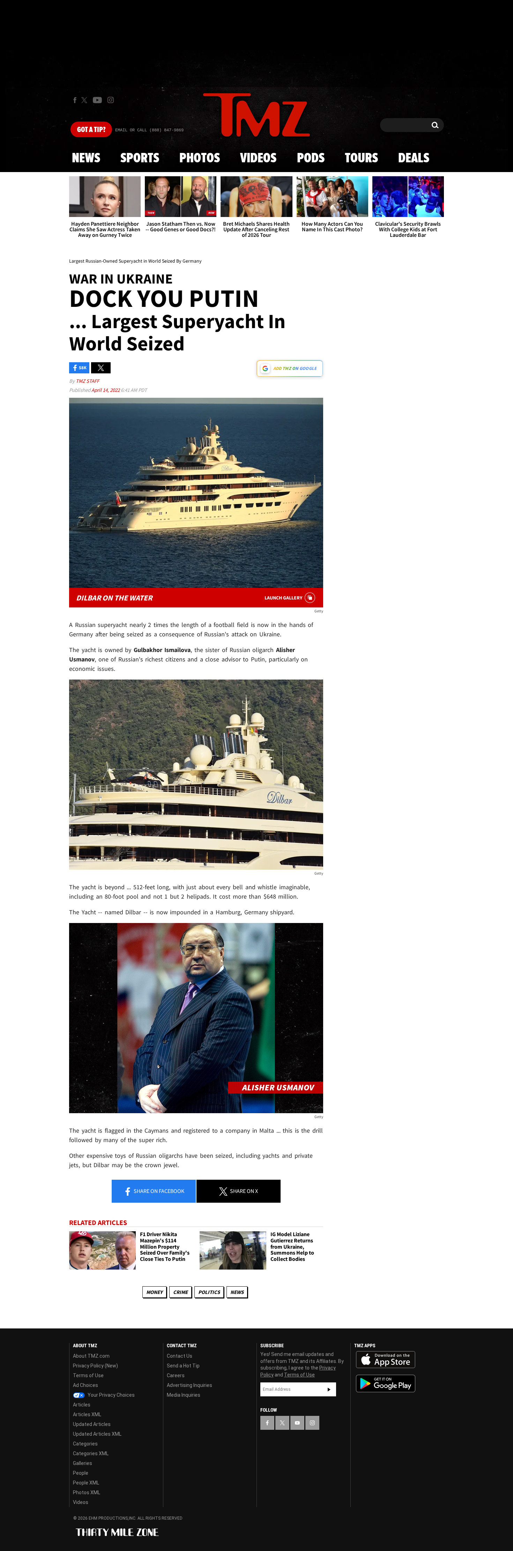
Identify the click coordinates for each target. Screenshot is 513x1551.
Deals (413, 158)
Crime (180, 1292)
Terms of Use (88, 1375)
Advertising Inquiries (189, 1385)
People (80, 1473)
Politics (209, 1292)
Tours (361, 158)
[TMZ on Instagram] (111, 100)
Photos (199, 158)
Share (158, 1190)
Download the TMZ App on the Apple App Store (385, 1359)
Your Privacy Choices (111, 1395)
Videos (258, 158)
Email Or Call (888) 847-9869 (149, 130)
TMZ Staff (87, 381)
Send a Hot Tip (183, 1365)
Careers (176, 1375)
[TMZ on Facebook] (75, 100)
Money (154, 1292)
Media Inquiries (183, 1395)
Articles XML (87, 1414)
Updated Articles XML (97, 1434)
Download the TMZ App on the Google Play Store (385, 1384)
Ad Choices (85, 1385)
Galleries (82, 1463)
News (86, 158)
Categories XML (91, 1453)
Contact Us (179, 1356)
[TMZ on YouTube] (297, 1423)
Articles (81, 1404)
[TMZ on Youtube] (97, 100)
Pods (311, 158)
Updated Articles (92, 1424)
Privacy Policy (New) (95, 1365)
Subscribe (329, 1389)
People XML (86, 1483)
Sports (139, 158)
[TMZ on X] (85, 100)
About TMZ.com (91, 1356)
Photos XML (86, 1492)
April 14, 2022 (106, 390)
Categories (85, 1444)
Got (91, 129)
